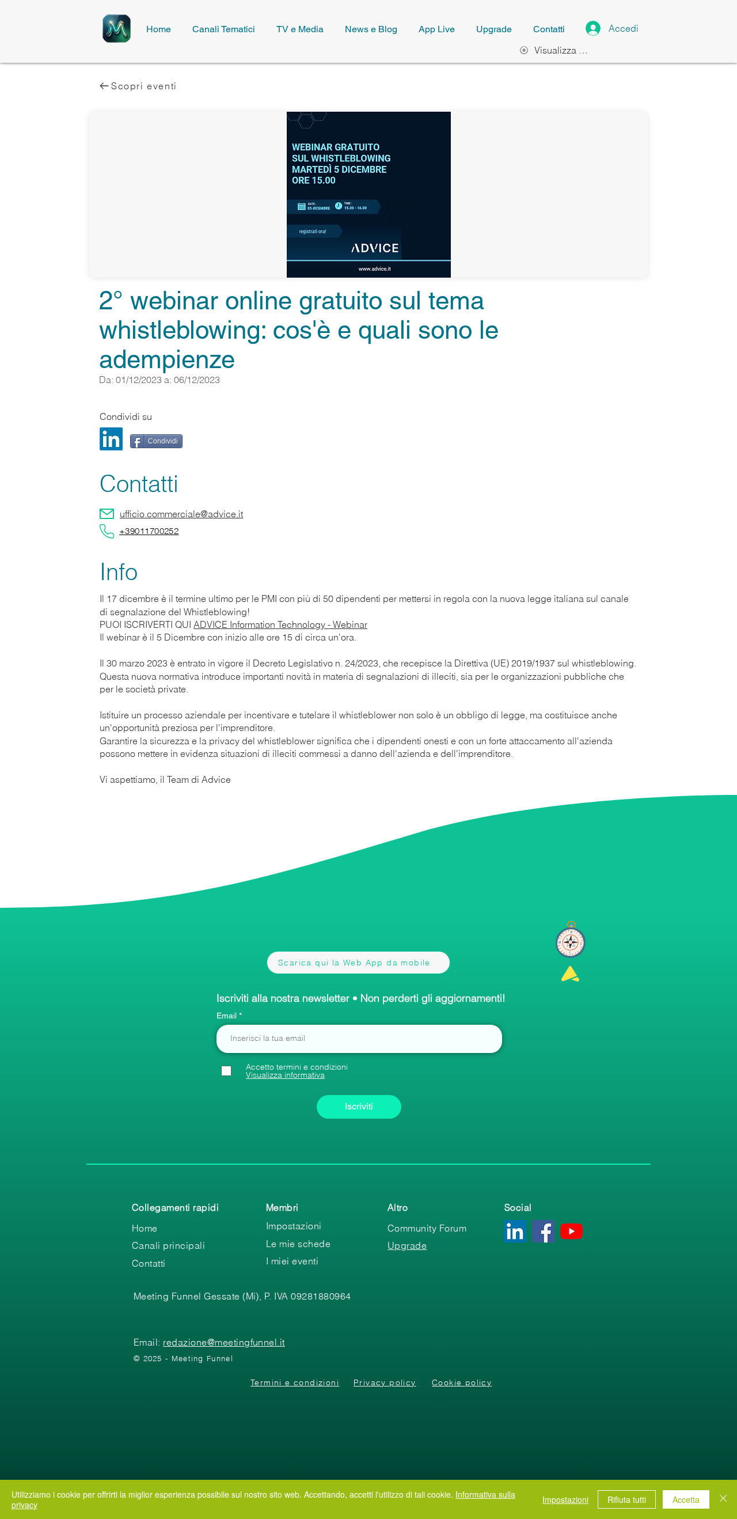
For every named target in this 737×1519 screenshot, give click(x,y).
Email (227, 1016)
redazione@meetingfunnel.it (223, 1342)
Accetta (686, 1499)
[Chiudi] (723, 1499)
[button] (285, 1075)
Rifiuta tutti (626, 1499)
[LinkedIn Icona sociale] (515, 1231)
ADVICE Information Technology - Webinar (280, 624)
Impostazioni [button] (565, 1499)
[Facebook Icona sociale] (543, 1231)
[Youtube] (571, 1231)
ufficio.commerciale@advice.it (181, 514)
